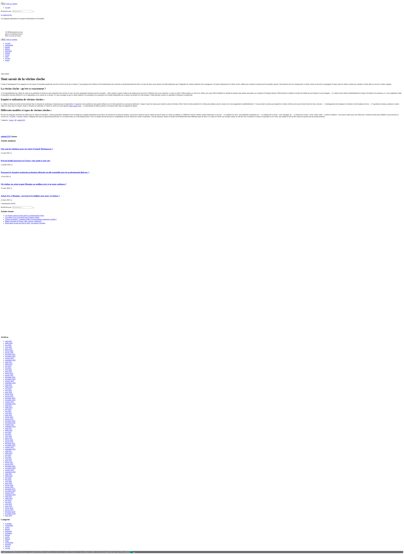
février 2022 (9, 440)
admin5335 (21, 120)
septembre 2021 (10, 449)
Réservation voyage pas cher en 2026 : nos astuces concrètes (25, 223)
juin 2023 (8, 409)
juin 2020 (8, 478)
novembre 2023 (10, 400)
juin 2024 (8, 388)
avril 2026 (8, 347)
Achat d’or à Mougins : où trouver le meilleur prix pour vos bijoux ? (30, 196)
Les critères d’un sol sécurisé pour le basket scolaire (22, 217)
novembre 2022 (10, 423)
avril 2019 (8, 504)
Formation (8, 533)
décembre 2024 (10, 377)
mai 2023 (8, 411)
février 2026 (9, 351)
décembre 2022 (10, 421)
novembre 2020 (10, 468)
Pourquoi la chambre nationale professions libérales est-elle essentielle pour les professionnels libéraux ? (45, 172)
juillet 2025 (9, 364)
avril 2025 (8, 370)
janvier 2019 (9, 510)
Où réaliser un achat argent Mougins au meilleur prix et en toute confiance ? (33, 184)
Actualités (8, 524)
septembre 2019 (10, 495)
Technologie (9, 542)
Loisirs (7, 55)
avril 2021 (8, 459)
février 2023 (9, 417)
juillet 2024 (9, 387)
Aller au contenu (11, 4)
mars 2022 (8, 438)
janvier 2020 (9, 487)
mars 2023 (8, 415)
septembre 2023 (10, 404)
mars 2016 (8, 515)
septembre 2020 (10, 472)
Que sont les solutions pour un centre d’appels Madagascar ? (27, 149)
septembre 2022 (10, 426)
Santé (7, 56)
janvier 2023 (9, 419)
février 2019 (9, 508)
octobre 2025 (9, 358)
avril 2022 (8, 436)
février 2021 (9, 462)
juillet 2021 (9, 453)
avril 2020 (8, 481)
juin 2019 (8, 500)
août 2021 (8, 451)
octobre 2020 (9, 470)
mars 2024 (8, 392)
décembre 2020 (10, 466)
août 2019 (8, 496)
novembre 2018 (10, 514)
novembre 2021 (10, 445)
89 (15, 120)
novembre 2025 (10, 356)
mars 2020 (8, 483)
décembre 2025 (10, 354)
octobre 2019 (9, 493)
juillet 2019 (9, 498)
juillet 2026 (9, 343)
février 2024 (9, 394)
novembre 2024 (10, 379)
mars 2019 (8, 506)
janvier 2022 (9, 442)
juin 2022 (8, 432)
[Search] (33, 11)
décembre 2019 (10, 489)
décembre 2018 (10, 512)
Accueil (7, 7)
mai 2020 (8, 479)
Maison (7, 49)
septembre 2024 (10, 383)
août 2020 (8, 474)
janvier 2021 (9, 464)
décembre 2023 (10, 398)
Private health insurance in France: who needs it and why (25, 161)
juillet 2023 (9, 407)
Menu (3, 4)
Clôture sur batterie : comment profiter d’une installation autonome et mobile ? (31, 219)
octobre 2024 (9, 381)
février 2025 (9, 373)
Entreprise (8, 51)
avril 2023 (8, 413)
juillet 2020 (9, 476)
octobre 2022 (9, 424)
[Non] (134, 552)
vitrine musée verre (75, 106)
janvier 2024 (9, 396)
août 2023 (8, 406)
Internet (7, 53)
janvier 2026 (9, 352)
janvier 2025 (9, 375)
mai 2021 (8, 457)
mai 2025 (8, 368)
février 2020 (9, 485)
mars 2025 (8, 371)
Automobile (9, 45)
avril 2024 (8, 390)
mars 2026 (8, 349)
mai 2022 (8, 434)
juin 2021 (8, 455)
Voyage (7, 58)
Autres (7, 60)
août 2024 (8, 385)
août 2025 (8, 362)
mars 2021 (8, 460)
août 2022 (8, 428)
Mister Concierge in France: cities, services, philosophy (23, 221)
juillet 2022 (9, 430)
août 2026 (8, 341)
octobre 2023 (9, 402)
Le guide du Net (6, 15)
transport (8, 544)
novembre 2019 (10, 491)
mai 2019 (8, 502)
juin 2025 (8, 366)
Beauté (7, 47)
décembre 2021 (10, 443)
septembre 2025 (10, 360)
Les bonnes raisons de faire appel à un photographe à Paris (24, 215)
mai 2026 (8, 345)
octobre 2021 (9, 447)
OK (131, 552)
